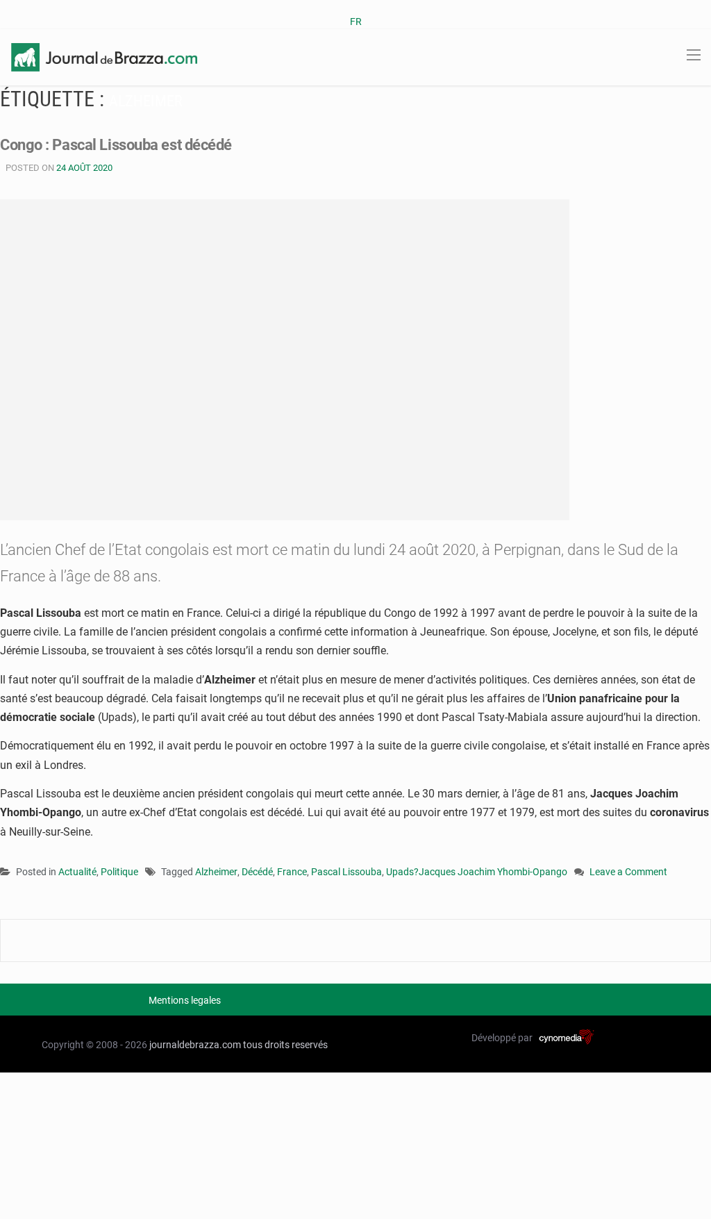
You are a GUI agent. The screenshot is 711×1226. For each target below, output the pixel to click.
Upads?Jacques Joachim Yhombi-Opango (476, 871)
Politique (119, 871)
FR (356, 21)
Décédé (257, 871)
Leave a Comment (628, 872)
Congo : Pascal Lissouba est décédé (116, 145)
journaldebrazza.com (195, 1044)
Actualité (77, 871)
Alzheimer (216, 871)
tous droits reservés (285, 1044)
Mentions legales (185, 1000)
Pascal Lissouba (346, 871)
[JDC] (104, 56)
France (292, 871)
